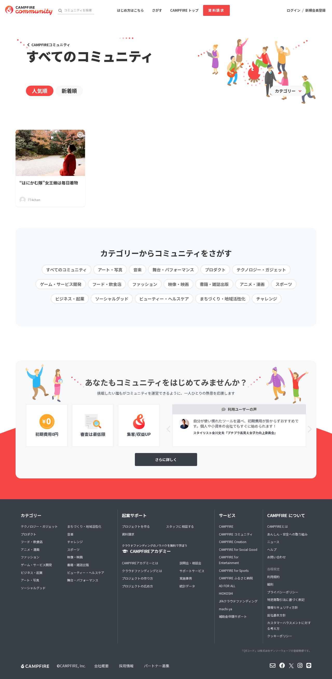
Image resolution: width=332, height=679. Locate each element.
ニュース (273, 541)
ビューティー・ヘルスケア (164, 299)
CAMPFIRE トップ (184, 10)
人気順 (39, 90)
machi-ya (225, 609)
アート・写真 (110, 269)
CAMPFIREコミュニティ (50, 44)
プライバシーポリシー (282, 592)
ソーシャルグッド (111, 299)
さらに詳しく (166, 459)
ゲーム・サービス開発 (60, 284)
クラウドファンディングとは (142, 570)
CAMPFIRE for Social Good (238, 549)
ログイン (293, 10)
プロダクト (215, 269)
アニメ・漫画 (252, 284)
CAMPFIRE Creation (232, 541)
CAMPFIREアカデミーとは (140, 563)
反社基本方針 (276, 615)
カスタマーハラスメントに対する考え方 (289, 625)
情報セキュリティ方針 (282, 607)
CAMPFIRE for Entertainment (229, 560)
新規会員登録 (315, 10)
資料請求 (216, 10)
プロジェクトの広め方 (137, 586)
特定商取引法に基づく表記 (286, 599)
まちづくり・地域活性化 (222, 299)
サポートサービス (191, 570)
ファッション (144, 284)
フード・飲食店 (106, 284)
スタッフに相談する (180, 526)
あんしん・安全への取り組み (287, 534)
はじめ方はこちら (130, 10)
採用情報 (126, 665)
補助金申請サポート (233, 616)
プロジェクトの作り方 (137, 578)
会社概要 (101, 665)
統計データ (187, 586)
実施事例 (185, 578)
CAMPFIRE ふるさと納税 (236, 578)
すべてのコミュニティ (66, 269)
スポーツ (283, 284)
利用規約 (273, 576)
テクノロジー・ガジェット (261, 269)
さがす (157, 10)
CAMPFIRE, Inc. (73, 665)
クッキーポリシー (279, 636)
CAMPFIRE (226, 526)
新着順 (69, 90)
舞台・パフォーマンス (173, 269)
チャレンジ (266, 299)
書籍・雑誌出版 (214, 284)
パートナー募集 (156, 665)
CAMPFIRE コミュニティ (236, 534)
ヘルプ (271, 549)
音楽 (137, 269)
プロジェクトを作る (136, 526)
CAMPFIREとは (277, 526)
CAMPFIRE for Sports (233, 570)
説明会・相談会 (190, 563)
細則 (270, 584)
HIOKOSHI (226, 593)
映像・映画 (178, 284)
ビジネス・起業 (69, 299)
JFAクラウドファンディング (238, 601)
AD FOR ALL (227, 586)
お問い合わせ (276, 557)
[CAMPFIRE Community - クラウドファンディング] (29, 10)
